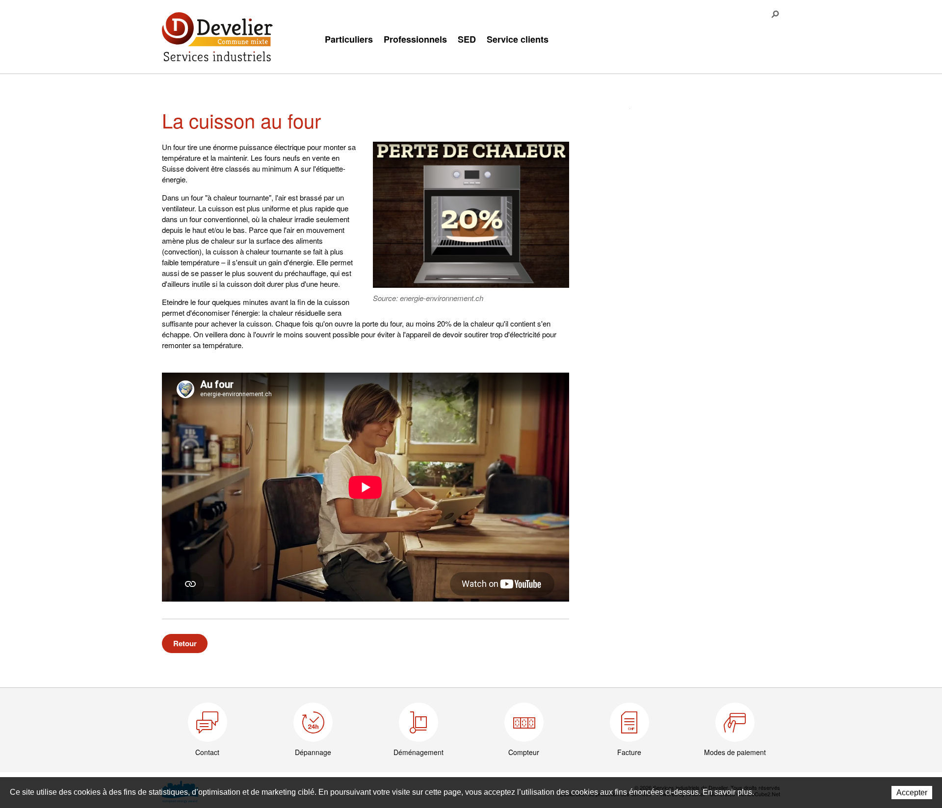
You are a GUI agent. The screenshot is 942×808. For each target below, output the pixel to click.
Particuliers (349, 39)
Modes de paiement (735, 752)
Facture (629, 752)
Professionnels (415, 39)
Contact (207, 752)
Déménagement (418, 752)
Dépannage (313, 752)
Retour (185, 643)
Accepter (911, 792)
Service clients (518, 39)
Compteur (523, 752)
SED (467, 39)
